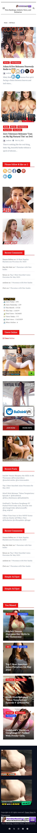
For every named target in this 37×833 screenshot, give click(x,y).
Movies (6, 63)
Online (8, 338)
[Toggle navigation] (4, 8)
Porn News (7, 130)
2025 (8, 647)
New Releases (16, 63)
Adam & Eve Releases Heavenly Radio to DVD (18, 68)
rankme (9, 73)
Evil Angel (10, 713)
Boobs (6, 127)
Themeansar (5, 815)
